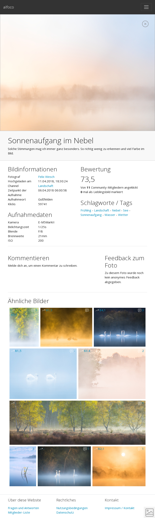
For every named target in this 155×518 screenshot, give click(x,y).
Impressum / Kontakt (119, 508)
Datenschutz (65, 512)
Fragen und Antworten (23, 508)
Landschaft (45, 186)
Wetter (123, 215)
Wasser (110, 215)
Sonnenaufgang (91, 215)
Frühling (86, 210)
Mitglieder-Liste (19, 512)
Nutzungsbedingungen (72, 508)
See (125, 210)
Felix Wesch (46, 177)
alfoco (8, 7)
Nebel (116, 210)
